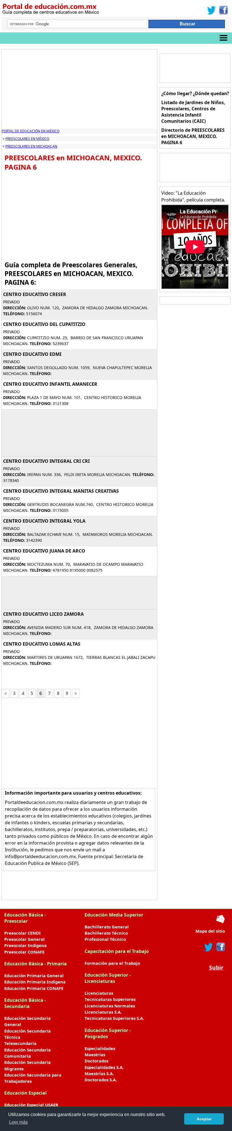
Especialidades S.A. (104, 1067)
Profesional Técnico (105, 939)
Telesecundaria (20, 1043)
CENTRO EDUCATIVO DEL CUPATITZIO (44, 324)
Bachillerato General (107, 927)
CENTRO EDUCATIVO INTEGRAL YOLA (44, 521)
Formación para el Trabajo (112, 963)
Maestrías (95, 1054)
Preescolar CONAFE (24, 952)
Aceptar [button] (204, 1119)
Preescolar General (24, 939)
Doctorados (96, 1061)
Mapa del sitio (210, 931)
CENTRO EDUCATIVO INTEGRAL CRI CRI (46, 461)
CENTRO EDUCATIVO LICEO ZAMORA (43, 614)
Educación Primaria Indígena (35, 982)
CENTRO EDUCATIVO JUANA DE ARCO (44, 551)
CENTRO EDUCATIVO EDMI (32, 354)
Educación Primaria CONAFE (33, 988)
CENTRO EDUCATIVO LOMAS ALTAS (41, 644)
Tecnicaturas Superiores (110, 999)
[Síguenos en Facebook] (223, 10)
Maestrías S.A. (99, 1073)
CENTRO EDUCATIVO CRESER (34, 294)
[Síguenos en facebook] (220, 947)
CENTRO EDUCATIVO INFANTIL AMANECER (50, 384)
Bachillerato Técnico (106, 933)
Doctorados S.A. (101, 1079)
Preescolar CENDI (22, 933)
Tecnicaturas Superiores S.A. (114, 1018)
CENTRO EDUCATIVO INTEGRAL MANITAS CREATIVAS (61, 491)
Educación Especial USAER (31, 1105)
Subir (216, 967)
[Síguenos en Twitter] (211, 10)
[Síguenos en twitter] (209, 947)
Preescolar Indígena (25, 945)
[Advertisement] (79, 89)
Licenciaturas (99, 993)
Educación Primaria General (34, 975)
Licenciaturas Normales (110, 1006)
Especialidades (100, 1048)
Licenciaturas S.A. (103, 1012)
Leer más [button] (18, 1122)
